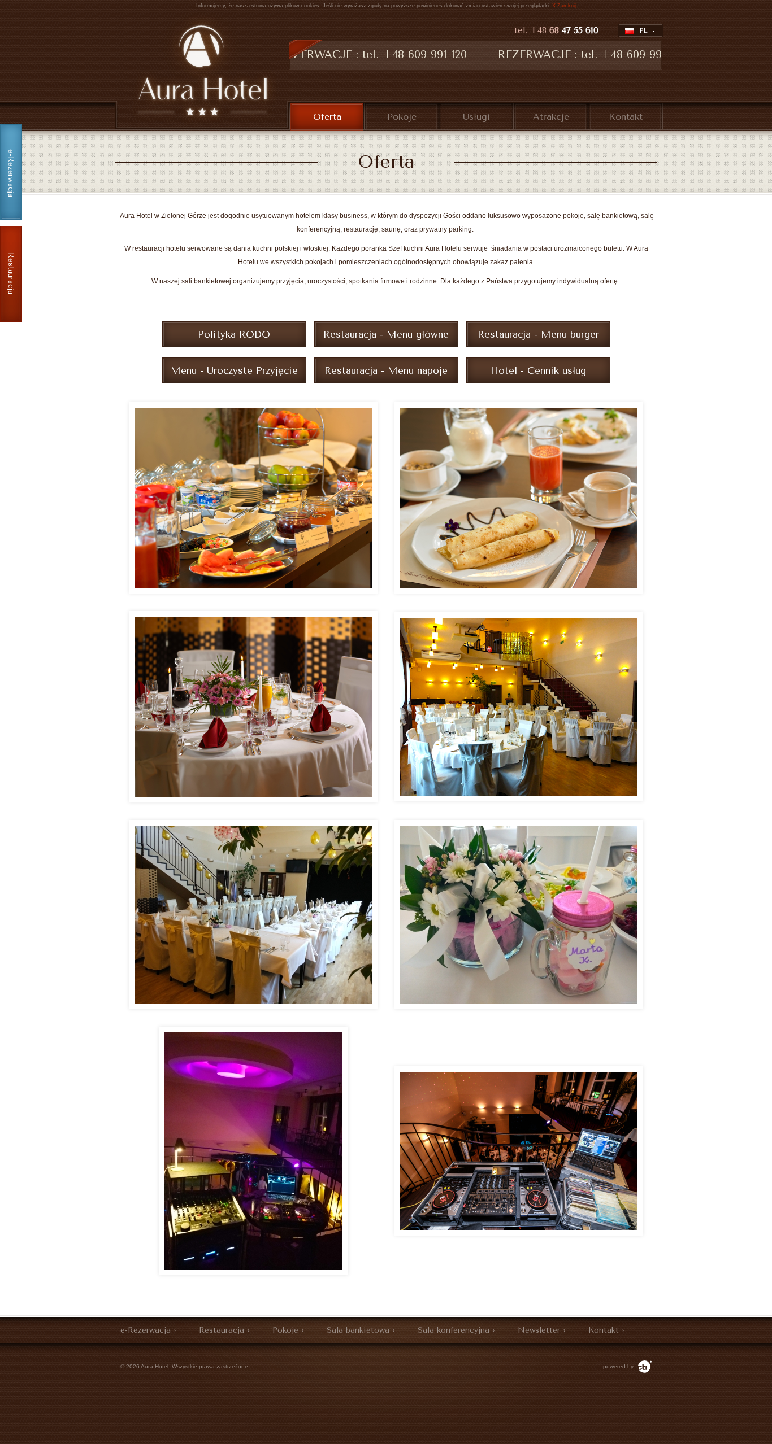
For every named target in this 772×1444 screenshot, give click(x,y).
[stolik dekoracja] (518, 1007)
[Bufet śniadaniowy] (253, 591)
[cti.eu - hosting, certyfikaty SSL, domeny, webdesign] (643, 1366)
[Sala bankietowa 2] (253, 1007)
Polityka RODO (234, 334)
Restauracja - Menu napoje (386, 370)
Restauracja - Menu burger (538, 334)
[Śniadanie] (518, 591)
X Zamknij (564, 5)
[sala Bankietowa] (518, 799)
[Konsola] (518, 1233)
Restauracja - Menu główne (386, 334)
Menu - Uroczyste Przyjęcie (234, 370)
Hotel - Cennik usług (538, 370)
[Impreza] (253, 1273)
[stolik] (253, 800)
